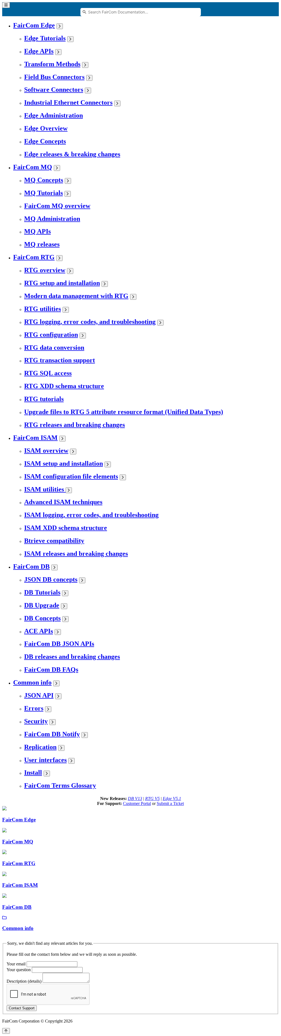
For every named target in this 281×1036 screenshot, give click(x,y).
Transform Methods (52, 64)
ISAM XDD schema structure (65, 527)
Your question (19, 969)
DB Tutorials (42, 592)
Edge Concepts (45, 141)
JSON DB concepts (50, 579)
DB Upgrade (41, 605)
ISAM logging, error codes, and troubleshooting (91, 514)
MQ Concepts (43, 180)
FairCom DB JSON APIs (59, 643)
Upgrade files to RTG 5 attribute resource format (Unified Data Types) (123, 411)
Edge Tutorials (45, 38)
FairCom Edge (34, 25)
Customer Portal (137, 803)
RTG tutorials (44, 398)
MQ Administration (52, 218)
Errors (33, 708)
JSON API (39, 695)
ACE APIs (38, 631)
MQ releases (42, 244)
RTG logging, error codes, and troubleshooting (90, 321)
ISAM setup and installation (63, 463)
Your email (16, 964)
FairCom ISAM (35, 437)
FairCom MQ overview (57, 205)
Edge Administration (53, 115)
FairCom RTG (34, 257)
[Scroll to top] (6, 1031)
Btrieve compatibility (54, 540)
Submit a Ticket (170, 803)
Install (33, 772)
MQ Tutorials (43, 192)
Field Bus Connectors (54, 76)
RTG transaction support (59, 360)
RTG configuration (51, 334)
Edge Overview (46, 128)
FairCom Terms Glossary (60, 785)
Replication (40, 747)
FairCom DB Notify (52, 734)
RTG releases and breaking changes (74, 424)
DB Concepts (42, 618)
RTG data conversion (54, 347)
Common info (32, 682)
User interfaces (45, 759)
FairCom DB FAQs (51, 669)
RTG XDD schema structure (64, 386)
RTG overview (44, 270)
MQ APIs (37, 231)
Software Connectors (53, 89)
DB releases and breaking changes (72, 656)
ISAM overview (46, 450)
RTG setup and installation (62, 283)
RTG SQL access (48, 373)
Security (36, 721)
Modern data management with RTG (76, 295)
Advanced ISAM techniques (63, 501)
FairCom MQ (32, 167)
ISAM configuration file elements (71, 476)
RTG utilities (42, 308)
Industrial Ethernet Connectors (68, 102)
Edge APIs (39, 51)
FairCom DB (31, 566)
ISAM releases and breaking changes (76, 553)
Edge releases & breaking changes (72, 154)
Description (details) (24, 981)
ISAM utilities (45, 489)
